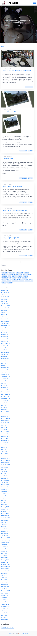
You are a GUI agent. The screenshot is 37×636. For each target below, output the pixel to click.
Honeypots (5, 274)
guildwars (5, 277)
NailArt (27, 281)
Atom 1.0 (5, 627)
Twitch (4, 282)
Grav (10, 633)
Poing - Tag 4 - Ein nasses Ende (12, 186)
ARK (32, 281)
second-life (5, 279)
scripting (13, 279)
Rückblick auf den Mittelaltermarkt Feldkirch (16, 71)
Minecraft (15, 281)
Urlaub (30, 150)
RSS (12, 627)
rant (9, 276)
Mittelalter (28, 87)
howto (14, 276)
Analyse (4, 276)
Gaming (26, 276)
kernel (19, 279)
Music (3, 281)
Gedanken (12, 272)
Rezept (9, 281)
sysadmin (4, 272)
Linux (25, 274)
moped (14, 277)
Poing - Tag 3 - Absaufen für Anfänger (15, 210)
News (29, 274)
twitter (9, 282)
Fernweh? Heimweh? (9, 112)
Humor (16, 274)
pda (21, 274)
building (25, 279)
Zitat (30, 279)
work (11, 274)
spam (19, 277)
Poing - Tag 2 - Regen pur (10, 238)
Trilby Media (24, 633)
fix (10, 277)
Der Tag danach (7, 159)
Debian (21, 281)
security (24, 277)
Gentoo (27, 272)
